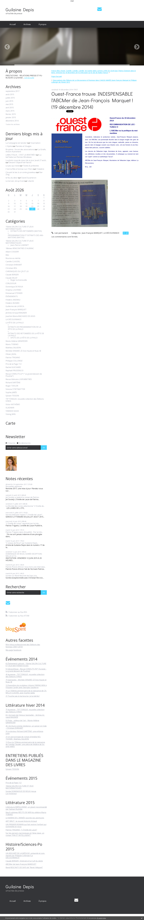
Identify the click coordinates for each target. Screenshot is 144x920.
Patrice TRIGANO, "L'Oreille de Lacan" (21, 830)
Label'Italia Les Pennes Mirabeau (24, 156)
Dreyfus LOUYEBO (13, 290)
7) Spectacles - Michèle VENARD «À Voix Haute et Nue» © (26, 681)
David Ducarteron (28, 177)
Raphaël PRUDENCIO (14, 371)
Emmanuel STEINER (14, 293)
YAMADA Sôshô (12, 411)
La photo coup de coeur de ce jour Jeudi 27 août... (26, 160)
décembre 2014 (12, 121)
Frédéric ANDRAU (13, 300)
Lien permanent (61, 233)
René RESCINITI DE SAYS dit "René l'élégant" (24, 867)
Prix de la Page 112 (13, 364)
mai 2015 (9, 104)
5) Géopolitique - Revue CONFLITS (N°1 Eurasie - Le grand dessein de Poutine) (26, 670)
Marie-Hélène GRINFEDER (16, 341)
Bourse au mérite (13, 258)
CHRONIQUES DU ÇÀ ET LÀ (17, 271)
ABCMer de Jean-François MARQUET (21, 864)
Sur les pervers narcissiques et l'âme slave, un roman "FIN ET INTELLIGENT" (25, 834)
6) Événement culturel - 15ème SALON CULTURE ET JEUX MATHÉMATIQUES (26, 664)
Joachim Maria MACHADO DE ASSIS (20, 316)
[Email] (99, 9)
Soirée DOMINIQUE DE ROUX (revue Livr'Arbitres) (21, 792)
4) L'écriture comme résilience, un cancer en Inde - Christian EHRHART (26, 727)
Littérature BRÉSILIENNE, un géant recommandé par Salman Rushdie (26, 808)
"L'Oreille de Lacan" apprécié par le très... (23, 523)
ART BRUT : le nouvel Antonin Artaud (21, 821)
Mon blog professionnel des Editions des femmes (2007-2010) (23, 645)
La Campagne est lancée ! (16, 143)
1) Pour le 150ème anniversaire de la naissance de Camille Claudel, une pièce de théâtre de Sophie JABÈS (25, 744)
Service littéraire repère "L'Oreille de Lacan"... (24, 514)
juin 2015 (9, 101)
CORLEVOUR (11, 283)
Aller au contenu (8, 4)
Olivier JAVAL (11, 354)
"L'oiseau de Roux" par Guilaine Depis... (22, 543)
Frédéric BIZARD (12, 303)
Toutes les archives (13, 124)
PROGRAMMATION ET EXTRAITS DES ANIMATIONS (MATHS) (26, 236)
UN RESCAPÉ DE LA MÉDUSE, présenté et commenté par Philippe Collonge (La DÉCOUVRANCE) (25, 855)
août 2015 (10, 94)
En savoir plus (101, 918)
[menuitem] (13, 24)
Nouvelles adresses (14, 486)
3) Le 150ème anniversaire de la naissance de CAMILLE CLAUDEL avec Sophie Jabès (26, 691)
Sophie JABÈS (11, 392)
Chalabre (40, 169)
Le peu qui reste (12, 165)
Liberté (31, 181)
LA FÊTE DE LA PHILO (15, 323)
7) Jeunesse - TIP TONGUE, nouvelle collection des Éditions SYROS (25, 710)
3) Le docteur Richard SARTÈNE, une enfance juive (24, 732)
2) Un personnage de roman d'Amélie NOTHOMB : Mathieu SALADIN (23, 738)
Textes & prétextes (31, 165)
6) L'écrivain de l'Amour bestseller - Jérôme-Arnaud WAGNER (25, 716)
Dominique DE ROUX (14, 287)
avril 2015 (10, 108)
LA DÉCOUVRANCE (13, 319)
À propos (42, 24)
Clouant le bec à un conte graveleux (21, 172)
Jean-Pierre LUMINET (19, 245)
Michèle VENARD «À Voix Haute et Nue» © (23, 351)
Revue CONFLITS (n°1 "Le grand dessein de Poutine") (24, 375)
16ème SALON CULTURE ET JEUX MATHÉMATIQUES (19, 242)
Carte (10, 423)
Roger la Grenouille (18, 280)
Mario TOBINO (12, 344)
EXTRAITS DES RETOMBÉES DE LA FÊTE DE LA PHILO (26, 334)
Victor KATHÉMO (13, 404)
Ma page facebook (13, 650)
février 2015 (11, 114)
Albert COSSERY (12, 252)
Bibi (7, 255)
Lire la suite (29, 77)
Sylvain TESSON (12, 396)
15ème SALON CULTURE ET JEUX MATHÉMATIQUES (19, 228)
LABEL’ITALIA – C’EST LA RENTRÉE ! (20, 155)
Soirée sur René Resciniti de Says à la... (22, 575)
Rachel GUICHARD (13, 367)
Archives (27, 24)
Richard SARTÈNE (13, 383)
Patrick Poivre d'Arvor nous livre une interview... (26, 567)
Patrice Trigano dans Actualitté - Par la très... (24, 532)
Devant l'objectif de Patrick (20, 162)
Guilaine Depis (20, 9)
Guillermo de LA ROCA (15, 306)
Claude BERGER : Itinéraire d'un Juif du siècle (24, 861)
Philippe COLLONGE (14, 361)
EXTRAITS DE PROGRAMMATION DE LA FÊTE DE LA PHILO (24, 328)
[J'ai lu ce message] (142, 918)
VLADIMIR (10, 408)
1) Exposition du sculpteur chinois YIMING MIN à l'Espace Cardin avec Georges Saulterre (26, 686)
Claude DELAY (11, 278)
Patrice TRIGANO (13, 357)
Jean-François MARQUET (16, 310)
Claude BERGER (12, 275)
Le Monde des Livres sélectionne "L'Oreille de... (25, 506)
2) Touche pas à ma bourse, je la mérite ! (23, 696)
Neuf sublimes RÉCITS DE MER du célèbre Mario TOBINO (26, 813)
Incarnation (35, 143)
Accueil (13, 24)
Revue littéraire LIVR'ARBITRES (19, 379)
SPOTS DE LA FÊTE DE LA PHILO (23, 338)
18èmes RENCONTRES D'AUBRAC (20, 248)
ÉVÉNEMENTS (12, 296)
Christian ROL (11, 268)
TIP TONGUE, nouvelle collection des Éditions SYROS (25, 400)
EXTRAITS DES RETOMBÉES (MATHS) (26, 231)
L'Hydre (9, 146)
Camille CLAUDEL (13, 261)
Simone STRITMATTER (15, 389)
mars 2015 (10, 111)
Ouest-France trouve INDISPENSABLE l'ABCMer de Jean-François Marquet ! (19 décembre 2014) (92, 100)
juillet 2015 (10, 98)
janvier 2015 (11, 117)
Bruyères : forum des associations (20, 149)
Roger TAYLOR (12, 386)
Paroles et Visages (23, 146)
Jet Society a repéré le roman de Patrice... (23, 497)
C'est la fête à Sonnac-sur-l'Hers (19, 169)
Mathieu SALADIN (13, 348)
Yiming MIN (11, 414)
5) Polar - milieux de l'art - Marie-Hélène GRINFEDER (22, 721)
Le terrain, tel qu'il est (15, 181)
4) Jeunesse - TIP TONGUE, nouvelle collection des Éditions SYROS (25, 675)
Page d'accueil (56, 76)
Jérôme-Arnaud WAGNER (16, 313)
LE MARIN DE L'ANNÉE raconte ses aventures (25, 818)
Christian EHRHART (14, 265)
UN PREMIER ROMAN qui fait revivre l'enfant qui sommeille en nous (26, 825)
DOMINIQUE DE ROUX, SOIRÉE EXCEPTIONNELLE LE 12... (24, 555)
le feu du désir (12, 177)
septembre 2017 (12, 91)
